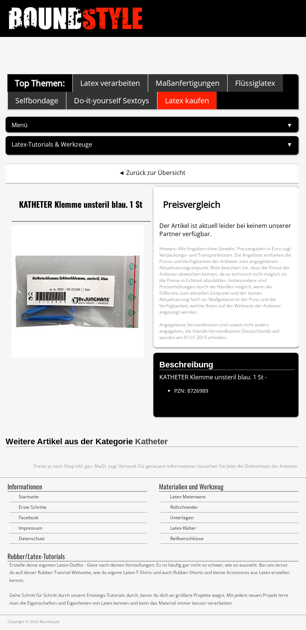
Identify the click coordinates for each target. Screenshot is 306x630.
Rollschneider (184, 507)
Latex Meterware (188, 496)
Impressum (30, 528)
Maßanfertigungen (187, 83)
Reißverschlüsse (187, 538)
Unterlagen (182, 517)
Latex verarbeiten (110, 83)
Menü (20, 125)
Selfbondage (36, 100)
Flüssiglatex (255, 83)
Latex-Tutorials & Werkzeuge (52, 144)
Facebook (28, 517)
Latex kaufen (187, 100)
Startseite (29, 496)
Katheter (151, 441)
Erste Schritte (33, 507)
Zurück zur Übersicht (155, 173)
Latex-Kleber (183, 528)
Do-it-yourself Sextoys (111, 100)
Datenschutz (32, 538)
